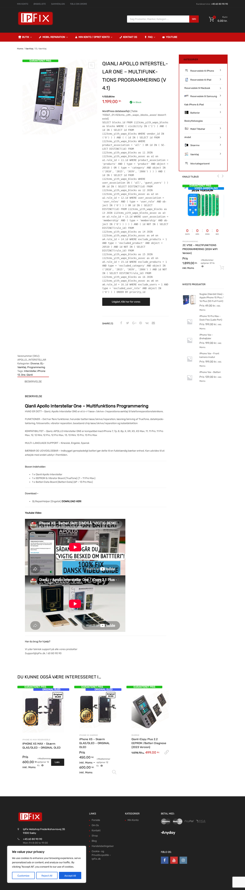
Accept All (70, 875)
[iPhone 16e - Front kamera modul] (189, 365)
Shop (95, 835)
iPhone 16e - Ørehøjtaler (206, 336)
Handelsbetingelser (103, 846)
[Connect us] (164, 860)
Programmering (36, 367)
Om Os (95, 825)
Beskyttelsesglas (193, 121)
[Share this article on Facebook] (120, 323)
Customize (23, 875)
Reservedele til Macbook (197, 88)
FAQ (150, 37)
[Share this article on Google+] (133, 323)
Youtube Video (33, 512)
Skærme (194, 145)
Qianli (30, 374)
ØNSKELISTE (40, 4)
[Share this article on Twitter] (127, 323)
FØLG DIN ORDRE (78, 4)
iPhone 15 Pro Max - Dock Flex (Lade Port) (210, 318)
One (23, 374)
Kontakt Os (130, 37)
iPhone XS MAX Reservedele (36, 740)
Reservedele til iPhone (202, 70)
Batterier (195, 112)
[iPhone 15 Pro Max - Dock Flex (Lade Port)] (189, 328)
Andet (187, 137)
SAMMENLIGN (58, 4)
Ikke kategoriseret (200, 163)
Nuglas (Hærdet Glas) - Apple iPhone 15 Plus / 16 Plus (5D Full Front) (211, 297)
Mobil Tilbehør (197, 129)
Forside (96, 820)
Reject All (46, 875)
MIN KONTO (22, 4)
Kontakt (96, 830)
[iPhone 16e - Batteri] (189, 384)
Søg (194, 19)
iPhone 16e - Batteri (210, 372)
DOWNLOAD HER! (71, 501)
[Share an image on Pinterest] (140, 323)
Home (20, 48)
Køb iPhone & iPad (194, 104)
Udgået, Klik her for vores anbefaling (126, 303)
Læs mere (58, 763)
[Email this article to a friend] (153, 323)
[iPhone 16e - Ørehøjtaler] (189, 346)
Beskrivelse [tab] (33, 381)
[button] (91, 65)
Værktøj (29, 48)
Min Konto (133, 820)
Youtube (171, 37)
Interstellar (30, 371)
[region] (46, 864)
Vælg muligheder (114, 772)
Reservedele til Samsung (203, 96)
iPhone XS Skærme (88, 735)
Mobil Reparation (54, 37)
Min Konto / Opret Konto (94, 37)
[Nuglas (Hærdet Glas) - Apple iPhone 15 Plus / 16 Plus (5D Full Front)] (189, 306)
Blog (94, 840)
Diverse (34, 363)
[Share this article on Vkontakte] (146, 323)
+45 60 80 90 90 (219, 4)
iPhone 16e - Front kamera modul (209, 355)
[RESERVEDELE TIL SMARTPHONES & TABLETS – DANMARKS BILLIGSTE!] (35, 24)
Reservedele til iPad (200, 79)
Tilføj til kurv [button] (222, 267)
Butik (25, 37)
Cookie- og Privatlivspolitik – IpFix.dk (101, 855)
